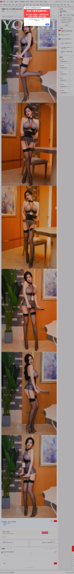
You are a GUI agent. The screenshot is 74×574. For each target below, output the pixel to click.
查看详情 (47, 24)
